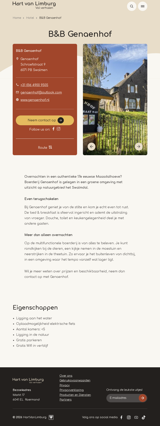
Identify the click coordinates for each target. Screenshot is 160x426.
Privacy (65, 385)
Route (42, 148)
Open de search (131, 6)
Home (17, 17)
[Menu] (142, 6)
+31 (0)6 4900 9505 (34, 85)
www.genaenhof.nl (34, 100)
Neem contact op (42, 120)
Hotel (30, 17)
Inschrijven (143, 398)
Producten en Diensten (75, 395)
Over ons (66, 375)
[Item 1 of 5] (115, 99)
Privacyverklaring (72, 390)
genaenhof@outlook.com (41, 92)
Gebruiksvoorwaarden (75, 380)
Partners (66, 399)
